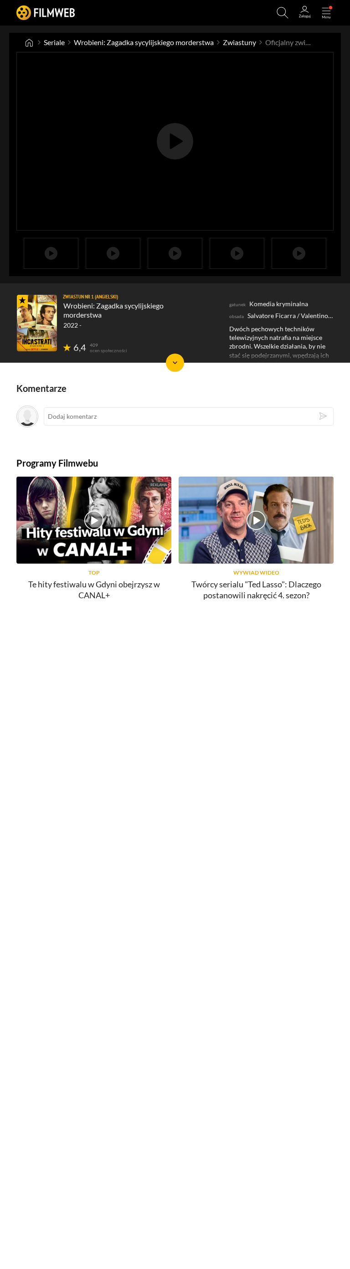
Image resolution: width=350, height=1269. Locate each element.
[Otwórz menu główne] (326, 12)
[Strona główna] (29, 42)
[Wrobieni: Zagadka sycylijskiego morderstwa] (37, 323)
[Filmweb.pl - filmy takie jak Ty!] (45, 13)
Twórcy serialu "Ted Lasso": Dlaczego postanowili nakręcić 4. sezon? (256, 589)
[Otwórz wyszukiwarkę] (282, 12)
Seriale (54, 42)
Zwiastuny (239, 42)
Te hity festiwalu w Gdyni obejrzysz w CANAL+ (94, 589)
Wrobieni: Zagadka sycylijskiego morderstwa (144, 42)
